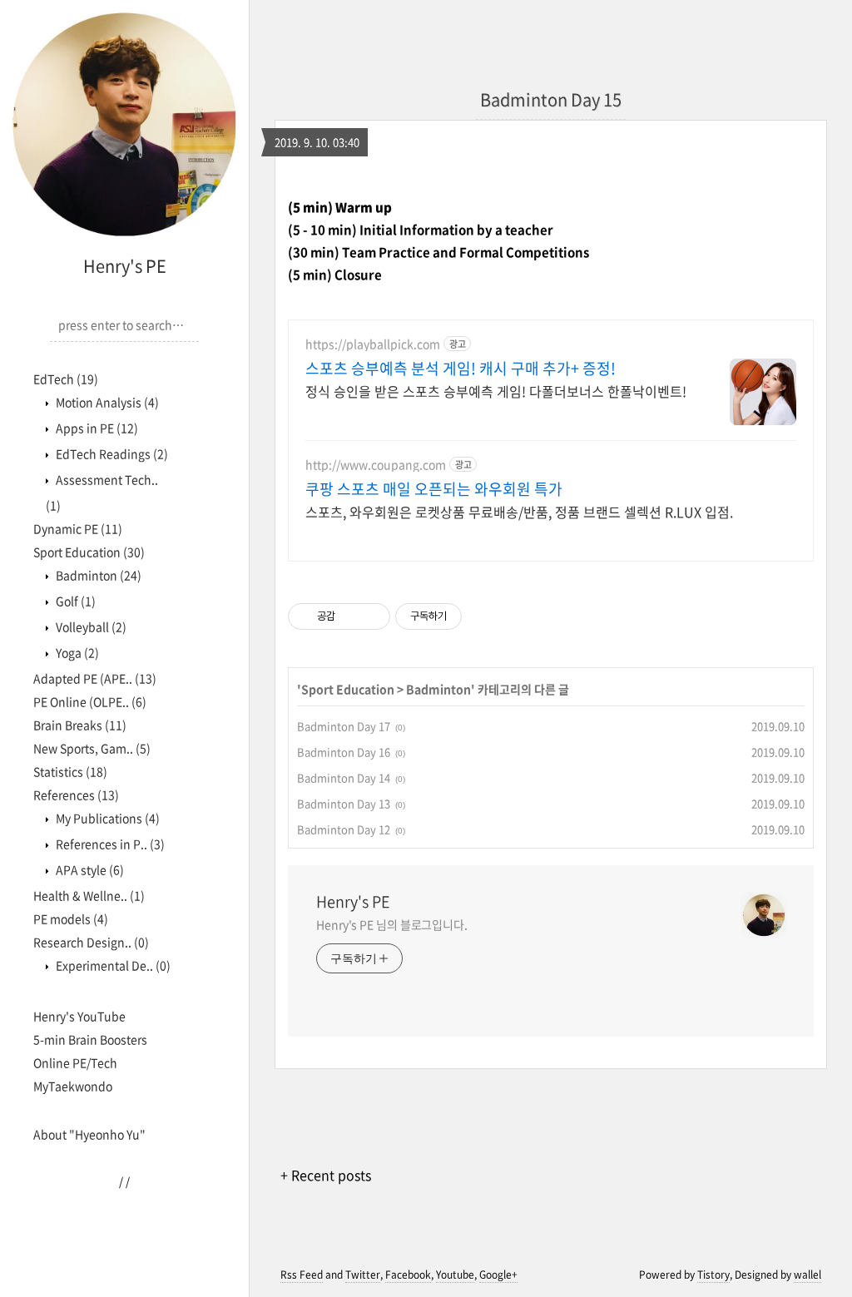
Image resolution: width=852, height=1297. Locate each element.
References (76, 794)
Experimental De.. (112, 965)
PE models (70, 918)
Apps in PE (95, 427)
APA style (88, 869)
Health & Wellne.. (89, 895)
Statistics (70, 771)
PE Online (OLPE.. (89, 701)
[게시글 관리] (371, 616)
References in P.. (109, 843)
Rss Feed (301, 1274)
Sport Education (89, 551)
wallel (807, 1274)
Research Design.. (91, 941)
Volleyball (89, 626)
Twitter (362, 1274)
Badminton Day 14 (343, 777)
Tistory (713, 1274)
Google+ (498, 1274)
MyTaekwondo (72, 1085)
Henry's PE (124, 266)
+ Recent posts (325, 1175)
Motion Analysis (106, 402)
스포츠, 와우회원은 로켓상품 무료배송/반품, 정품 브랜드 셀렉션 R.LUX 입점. (519, 511)
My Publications (106, 817)
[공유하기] (350, 616)
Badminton (97, 575)
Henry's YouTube (79, 1015)
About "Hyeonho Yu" (89, 1134)
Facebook (408, 1274)
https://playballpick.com (372, 344)
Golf (74, 600)
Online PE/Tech (75, 1062)
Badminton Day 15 (551, 99)
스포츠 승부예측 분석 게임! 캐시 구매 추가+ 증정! (460, 369)
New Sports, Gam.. (92, 748)
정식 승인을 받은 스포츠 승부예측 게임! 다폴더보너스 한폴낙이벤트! (495, 390)
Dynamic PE (77, 528)
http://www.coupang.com (375, 465)
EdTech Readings (110, 453)
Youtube (455, 1274)
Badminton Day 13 (343, 803)
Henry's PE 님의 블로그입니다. (392, 924)
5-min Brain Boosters (90, 1039)
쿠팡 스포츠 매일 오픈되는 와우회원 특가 (433, 489)
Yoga (76, 652)
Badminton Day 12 (343, 829)
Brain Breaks (79, 724)
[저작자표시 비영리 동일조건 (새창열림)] (484, 616)
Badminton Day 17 (343, 726)
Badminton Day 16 (343, 752)
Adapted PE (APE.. (94, 678)
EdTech (65, 378)
